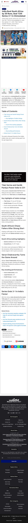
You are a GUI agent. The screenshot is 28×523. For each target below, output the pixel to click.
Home (4, 6)
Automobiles (7, 506)
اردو (22, 1)
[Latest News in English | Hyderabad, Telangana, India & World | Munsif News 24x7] (15, 1)
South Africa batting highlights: (14, 124)
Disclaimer (19, 520)
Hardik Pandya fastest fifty (7, 331)
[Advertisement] (14, 74)
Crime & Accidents (7, 508)
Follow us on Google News (7, 424)
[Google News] (8, 341)
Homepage (7, 419)
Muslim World (20, 493)
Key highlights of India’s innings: (14, 118)
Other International (7, 495)
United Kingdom (20, 495)
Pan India (20, 481)
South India (7, 484)
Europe (20, 491)
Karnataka (7, 472)
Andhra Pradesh (20, 470)
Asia (7, 490)
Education (20, 508)
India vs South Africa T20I (7, 335)
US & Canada (7, 497)
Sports (7, 6)
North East (20, 479)
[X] (10, 413)
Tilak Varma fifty (17, 335)
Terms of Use (9, 520)
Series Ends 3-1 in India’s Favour (12, 133)
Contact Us (7, 422)
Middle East (7, 493)
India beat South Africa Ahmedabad (9, 333)
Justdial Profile (20, 426)
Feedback (15, 520)
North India (7, 481)
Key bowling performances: (13, 131)
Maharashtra (20, 472)
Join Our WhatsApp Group (20, 424)
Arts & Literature (20, 504)
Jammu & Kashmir (7, 479)
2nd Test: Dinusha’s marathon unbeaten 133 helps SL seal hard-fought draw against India (14, 315)
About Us (20, 420)
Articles (7, 503)
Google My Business (7, 426)
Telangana (7, 469)
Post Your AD (20, 422)
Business (20, 506)
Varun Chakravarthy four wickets (8, 336)
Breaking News (10, 329)
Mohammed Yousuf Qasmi (9, 28)
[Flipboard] (19, 341)
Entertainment (7, 510)
